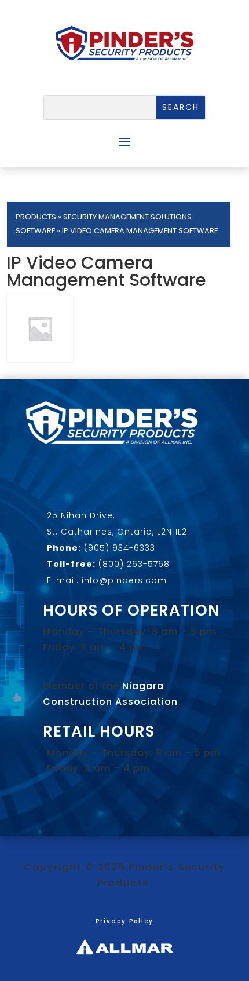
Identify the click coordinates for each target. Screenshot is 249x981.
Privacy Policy (124, 921)
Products (36, 216)
